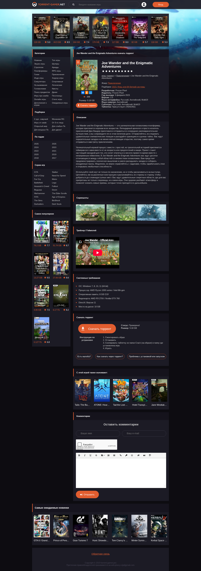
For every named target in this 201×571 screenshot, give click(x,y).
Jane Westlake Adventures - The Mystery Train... (159, 405)
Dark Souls (56, 204)
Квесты (55, 89)
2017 (54, 158)
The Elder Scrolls (59, 193)
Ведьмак (38, 190)
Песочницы (57, 96)
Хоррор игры (57, 78)
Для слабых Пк (58, 126)
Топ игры (56, 60)
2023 (54, 147)
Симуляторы (40, 81)
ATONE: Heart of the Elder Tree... (102, 405)
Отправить (89, 494)
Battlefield (38, 183)
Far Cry (37, 179)
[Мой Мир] (90, 92)
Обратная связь (100, 554)
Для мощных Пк (41, 130)
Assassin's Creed (41, 186)
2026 (36, 144)
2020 (36, 154)
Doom (54, 190)
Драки (54, 92)
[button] (79, 455)
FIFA (36, 197)
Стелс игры (57, 99)
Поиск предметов (42, 92)
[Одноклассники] (86, 92)
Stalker (55, 172)
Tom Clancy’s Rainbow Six (120, 540)
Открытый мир (40, 126)
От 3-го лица (57, 123)
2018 (36, 158)
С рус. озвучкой (41, 119)
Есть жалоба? (84, 356)
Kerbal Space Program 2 (159, 540)
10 (131, 71)
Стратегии (38, 67)
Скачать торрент (88, 105)
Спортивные (57, 81)
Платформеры (40, 71)
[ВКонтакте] (83, 92)
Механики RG (58, 119)
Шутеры (55, 64)
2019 (54, 154)
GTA (36, 172)
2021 (54, 151)
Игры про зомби (41, 96)
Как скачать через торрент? (110, 356)
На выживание (40, 85)
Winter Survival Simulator (139, 540)
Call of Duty (39, 175)
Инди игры (39, 78)
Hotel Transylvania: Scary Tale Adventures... (140, 405)
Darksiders (38, 204)
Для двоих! (57, 130)
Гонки (36, 74)
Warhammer (39, 193)
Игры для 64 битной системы (131, 87)
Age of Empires (58, 197)
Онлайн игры (40, 99)
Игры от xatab (40, 123)
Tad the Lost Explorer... (121, 405)
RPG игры (56, 71)
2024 (36, 147)
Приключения (58, 74)
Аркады (55, 67)
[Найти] (73, 4)
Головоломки (40, 89)
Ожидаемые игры (60, 103)
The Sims (38, 200)
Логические (57, 85)
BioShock (56, 200)
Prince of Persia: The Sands (61, 540)
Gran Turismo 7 (80, 540)
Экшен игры (39, 64)
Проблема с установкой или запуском (147, 356)
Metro (54, 179)
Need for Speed (59, 175)
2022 (36, 151)
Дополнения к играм (40, 104)
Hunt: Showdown (100, 540)
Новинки (38, 60)
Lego (54, 183)
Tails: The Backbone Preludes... (83, 405)
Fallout (55, 186)
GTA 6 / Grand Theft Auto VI (42, 540)
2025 (54, 144)
